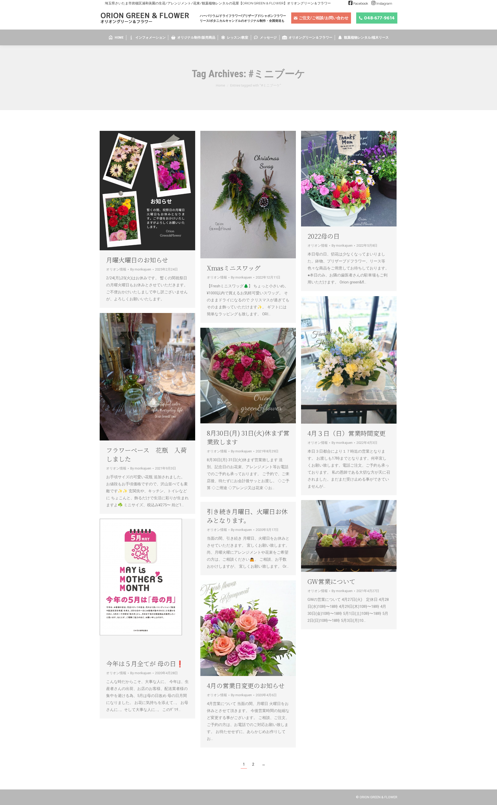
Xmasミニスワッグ (233, 267)
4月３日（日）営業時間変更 (346, 433)
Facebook (360, 3)
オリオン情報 (116, 269)
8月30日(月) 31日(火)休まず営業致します (248, 437)
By (140, 269)
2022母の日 (324, 235)
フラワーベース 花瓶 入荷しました (146, 454)
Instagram (384, 3)
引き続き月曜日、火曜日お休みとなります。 (247, 516)
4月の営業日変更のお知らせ (245, 685)
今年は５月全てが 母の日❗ (145, 663)
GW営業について (331, 581)
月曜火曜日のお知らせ (137, 259)
